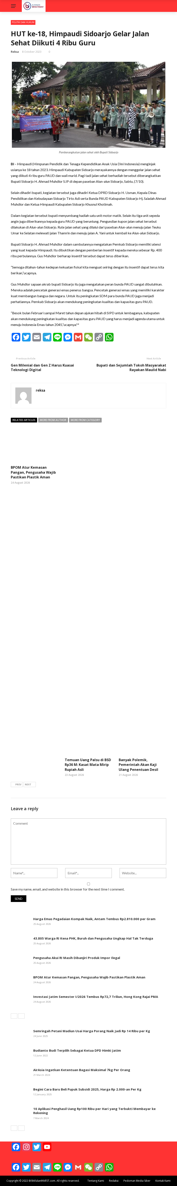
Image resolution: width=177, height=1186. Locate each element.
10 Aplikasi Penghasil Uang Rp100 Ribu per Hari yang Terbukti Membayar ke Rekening (94, 1111)
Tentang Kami (95, 1181)
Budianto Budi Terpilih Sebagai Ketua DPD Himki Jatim (77, 1050)
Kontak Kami (163, 1181)
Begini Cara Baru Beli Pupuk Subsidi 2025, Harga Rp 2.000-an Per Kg (87, 1089)
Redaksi (114, 1181)
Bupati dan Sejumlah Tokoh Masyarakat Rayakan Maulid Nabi (131, 367)
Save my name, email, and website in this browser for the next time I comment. (68, 889)
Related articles (24, 420)
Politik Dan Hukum (23, 22)
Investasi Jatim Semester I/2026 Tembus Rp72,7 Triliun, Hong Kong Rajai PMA (95, 996)
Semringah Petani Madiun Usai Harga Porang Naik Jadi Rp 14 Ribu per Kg (91, 1031)
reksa (15, 52)
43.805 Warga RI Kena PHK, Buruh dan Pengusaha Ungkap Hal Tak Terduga (93, 938)
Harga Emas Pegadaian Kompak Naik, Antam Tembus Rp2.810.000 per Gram (94, 919)
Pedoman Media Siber (136, 1181)
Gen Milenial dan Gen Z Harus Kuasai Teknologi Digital (42, 367)
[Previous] (14, 1016)
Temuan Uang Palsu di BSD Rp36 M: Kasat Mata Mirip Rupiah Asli (88, 764)
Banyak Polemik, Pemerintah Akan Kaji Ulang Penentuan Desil (138, 764)
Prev (18, 784)
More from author (53, 420)
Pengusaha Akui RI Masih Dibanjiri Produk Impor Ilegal (76, 958)
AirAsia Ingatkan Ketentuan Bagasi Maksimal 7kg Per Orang (81, 1070)
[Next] (21, 1016)
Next (28, 784)
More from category (85, 420)
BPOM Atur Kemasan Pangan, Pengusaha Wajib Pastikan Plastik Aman (33, 472)
